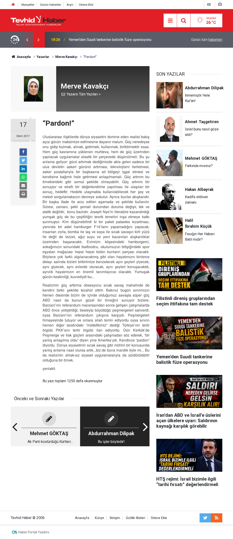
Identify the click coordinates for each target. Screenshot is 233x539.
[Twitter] (23, 160)
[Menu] (170, 20)
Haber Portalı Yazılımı (33, 532)
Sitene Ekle (86, 4)
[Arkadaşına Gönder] (23, 185)
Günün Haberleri (50, 4)
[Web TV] (208, 4)
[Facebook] (23, 152)
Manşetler (27, 4)
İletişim (115, 518)
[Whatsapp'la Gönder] (23, 177)
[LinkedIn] (23, 168)
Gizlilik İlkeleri (135, 518)
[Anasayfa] (13, 4)
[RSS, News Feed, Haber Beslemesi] (216, 517)
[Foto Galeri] (219, 4)
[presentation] (27, 39)
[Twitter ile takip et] (205, 517)
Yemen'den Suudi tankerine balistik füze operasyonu (110, 39)
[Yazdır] (23, 194)
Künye (99, 518)
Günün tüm (206, 39)
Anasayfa (82, 518)
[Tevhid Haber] (38, 20)
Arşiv (70, 4)
